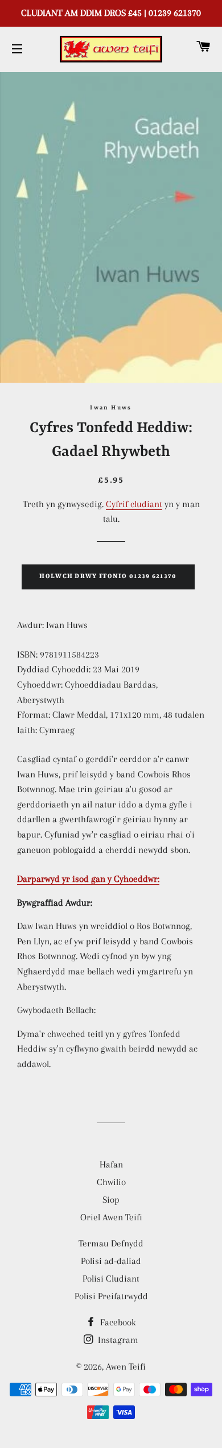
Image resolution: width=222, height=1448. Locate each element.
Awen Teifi (126, 1366)
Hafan (111, 1164)
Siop (111, 1199)
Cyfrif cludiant (134, 504)
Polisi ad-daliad (111, 1261)
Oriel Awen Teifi (111, 1217)
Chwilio (111, 1182)
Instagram (117, 1339)
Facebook (117, 1322)
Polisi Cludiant (111, 1278)
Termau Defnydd (111, 1243)
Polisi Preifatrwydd (111, 1296)
